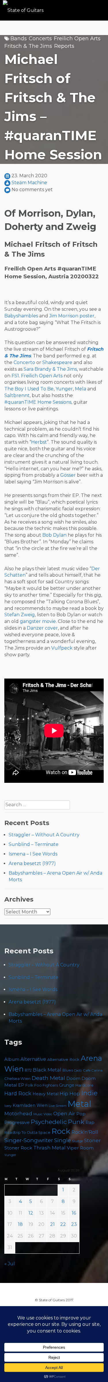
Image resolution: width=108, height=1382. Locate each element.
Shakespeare (57, 362)
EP (21, 1085)
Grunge (66, 1085)
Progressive (17, 1122)
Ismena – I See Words (33, 854)
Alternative (33, 1059)
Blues (67, 1070)
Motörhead (18, 1113)
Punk (76, 1121)
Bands (18, 38)
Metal (79, 1104)
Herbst (39, 442)
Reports (64, 46)
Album (11, 1059)
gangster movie (38, 621)
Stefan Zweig (19, 614)
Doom (73, 1078)
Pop (81, 1113)
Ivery (8, 1106)
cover (51, 628)
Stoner (92, 1140)
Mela (80, 389)
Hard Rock (17, 1093)
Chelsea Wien (17, 1078)
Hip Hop (70, 1093)
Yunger (64, 389)
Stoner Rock (18, 1148)
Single (62, 1140)
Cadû (78, 1070)
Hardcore (84, 1085)
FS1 (15, 376)
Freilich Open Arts (77, 38)
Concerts (40, 38)
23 (74, 1224)
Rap (90, 1122)
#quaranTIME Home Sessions (37, 402)
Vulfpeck (62, 648)
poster (86, 316)
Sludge (77, 1141)
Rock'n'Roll (84, 1132)
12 (31, 1213)
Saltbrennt (17, 395)
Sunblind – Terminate (33, 844)
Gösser (68, 475)
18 (20, 1224)
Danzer (35, 628)
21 (52, 1224)
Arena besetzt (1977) (32, 863)
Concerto (24, 362)
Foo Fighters (46, 1085)
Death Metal (48, 1077)
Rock (61, 1131)
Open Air (64, 1113)
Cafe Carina (93, 1070)
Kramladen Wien (30, 1105)
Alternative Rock (63, 1059)
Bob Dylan (54, 535)
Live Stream (58, 1106)
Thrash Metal (49, 1148)
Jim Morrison (63, 316)
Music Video (42, 1114)
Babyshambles (21, 316)
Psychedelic (49, 1121)
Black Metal (47, 1070)
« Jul (9, 1263)
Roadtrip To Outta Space (27, 1132)
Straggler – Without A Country (44, 835)
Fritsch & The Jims (28, 46)
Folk (29, 1085)
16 (74, 1213)
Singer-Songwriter (28, 1140)
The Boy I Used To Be (29, 389)
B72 (28, 1070)
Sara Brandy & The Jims (50, 369)
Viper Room (80, 1148)
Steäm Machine (29, 182)
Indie (89, 1093)
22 (63, 1224)
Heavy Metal (45, 1093)
